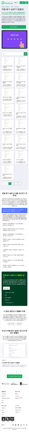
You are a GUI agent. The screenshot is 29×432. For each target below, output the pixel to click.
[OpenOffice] (14, 384)
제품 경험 (19, 323)
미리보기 (15, 39)
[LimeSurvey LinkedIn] (21, 425)
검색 (25, 54)
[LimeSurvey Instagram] (26, 425)
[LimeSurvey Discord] (18, 425)
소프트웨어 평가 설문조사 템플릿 (11, 363)
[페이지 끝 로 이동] (19, 183)
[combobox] (14, 54)
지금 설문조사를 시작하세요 (15, 376)
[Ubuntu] (23, 383)
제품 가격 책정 (11, 323)
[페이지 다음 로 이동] (16, 183)
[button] (27, 2)
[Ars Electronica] (5, 383)
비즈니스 (3, 360)
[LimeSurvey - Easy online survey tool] (7, 2)
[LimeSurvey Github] (13, 425)
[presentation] (12, 371)
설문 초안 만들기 (13, 27)
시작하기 (22, 2)
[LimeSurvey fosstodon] (15, 425)
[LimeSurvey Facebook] (24, 425)
